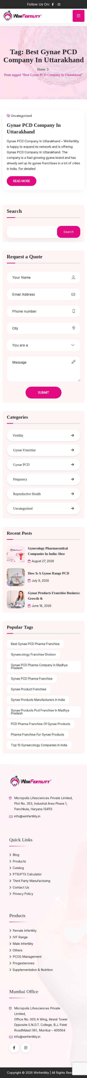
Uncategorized (21, 116)
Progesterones (23, 963)
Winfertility (41, 1073)
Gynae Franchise (24, 450)
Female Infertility (25, 931)
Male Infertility (23, 944)
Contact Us (21, 887)
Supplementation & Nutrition (33, 970)
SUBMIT (43, 392)
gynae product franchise (28, 689)
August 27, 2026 (43, 561)
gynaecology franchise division (33, 654)
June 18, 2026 (41, 605)
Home (41, 69)
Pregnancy (20, 479)
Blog (16, 855)
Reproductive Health (27, 494)
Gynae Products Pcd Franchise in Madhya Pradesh (40, 712)
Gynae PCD (21, 464)
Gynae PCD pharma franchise (32, 678)
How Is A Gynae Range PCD (48, 573)
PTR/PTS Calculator (27, 874)
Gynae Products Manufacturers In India (38, 700)
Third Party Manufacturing (31, 881)
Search (14, 211)
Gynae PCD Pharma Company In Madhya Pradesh (39, 666)
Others (17, 950)
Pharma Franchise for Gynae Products (37, 734)
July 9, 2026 (40, 580)
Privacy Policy (23, 894)
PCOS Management (27, 957)
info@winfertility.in (27, 816)
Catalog (18, 868)
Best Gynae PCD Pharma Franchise (35, 644)
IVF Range (20, 937)
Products (19, 861)
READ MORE (21, 181)
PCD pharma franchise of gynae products (40, 724)
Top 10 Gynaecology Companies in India (39, 745)
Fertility (18, 435)
